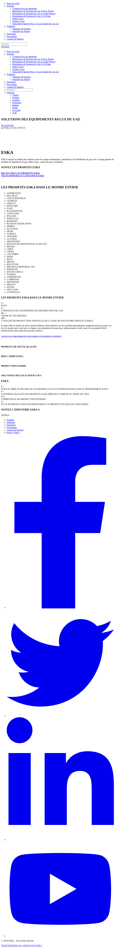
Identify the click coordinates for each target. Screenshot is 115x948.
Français (10, 92)
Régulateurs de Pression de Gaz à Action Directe (33, 13)
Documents (12, 36)
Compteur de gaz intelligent (24, 8)
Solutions (11, 26)
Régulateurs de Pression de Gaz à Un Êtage (31, 16)
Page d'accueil (13, 3)
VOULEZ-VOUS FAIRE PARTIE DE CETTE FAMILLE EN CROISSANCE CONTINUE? (31, 336)
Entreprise (11, 34)
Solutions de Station (21, 31)
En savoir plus (7, 125)
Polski (15, 108)
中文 (14, 113)
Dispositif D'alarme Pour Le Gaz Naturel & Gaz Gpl (35, 24)
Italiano (15, 105)
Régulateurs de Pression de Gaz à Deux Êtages (33, 11)
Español (15, 100)
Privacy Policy (13, 432)
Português (16, 102)
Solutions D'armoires (21, 29)
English (15, 97)
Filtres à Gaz (18, 18)
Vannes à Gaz (18, 21)
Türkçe (15, 95)
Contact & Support (15, 39)
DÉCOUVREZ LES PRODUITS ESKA (20, 173)
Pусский (16, 110)
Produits (10, 6)
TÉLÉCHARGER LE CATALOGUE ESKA (22, 176)
